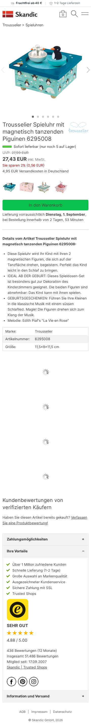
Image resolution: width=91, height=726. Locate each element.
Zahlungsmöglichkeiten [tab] (27, 539)
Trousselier (12, 25)
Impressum (39, 712)
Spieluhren (34, 25)
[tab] (33, 117)
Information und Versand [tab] (28, 696)
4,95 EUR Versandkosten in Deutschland (36, 171)
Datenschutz (62, 712)
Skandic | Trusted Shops (27, 667)
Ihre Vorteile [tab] (17, 551)
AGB (22, 712)
